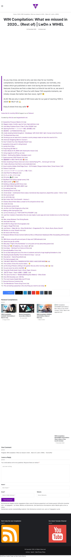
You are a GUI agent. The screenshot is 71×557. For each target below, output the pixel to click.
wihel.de (11, 117)
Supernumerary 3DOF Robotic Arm (14, 157)
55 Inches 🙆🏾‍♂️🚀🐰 (9, 177)
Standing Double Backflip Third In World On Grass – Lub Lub (22, 255)
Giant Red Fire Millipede (11, 173)
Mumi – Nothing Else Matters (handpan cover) (17, 155)
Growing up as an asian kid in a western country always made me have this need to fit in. (31, 137)
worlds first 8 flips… (9, 146)
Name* (3, 484)
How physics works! (10, 206)
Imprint (32, 552)
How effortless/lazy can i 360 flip (14, 277)
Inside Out (7, 204)
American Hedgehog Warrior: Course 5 (15, 140)
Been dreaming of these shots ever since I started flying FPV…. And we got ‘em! (27, 162)
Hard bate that (8, 221)
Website (39, 492)
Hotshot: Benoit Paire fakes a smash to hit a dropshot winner (22, 201)
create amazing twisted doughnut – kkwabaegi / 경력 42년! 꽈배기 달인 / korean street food (31, 133)
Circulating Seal (8, 188)
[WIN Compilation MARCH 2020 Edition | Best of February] (44, 308)
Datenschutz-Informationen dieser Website (48, 505)
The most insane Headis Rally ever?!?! (15, 279)
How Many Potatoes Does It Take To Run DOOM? (19, 126)
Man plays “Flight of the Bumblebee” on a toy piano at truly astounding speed (27, 243)
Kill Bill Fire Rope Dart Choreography (15, 224)
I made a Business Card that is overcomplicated (18, 164)
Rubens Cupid (8, 168)
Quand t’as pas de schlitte (11, 241)
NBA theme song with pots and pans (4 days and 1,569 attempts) (23, 239)
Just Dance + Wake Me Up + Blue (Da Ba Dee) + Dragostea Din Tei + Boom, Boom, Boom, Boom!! (33, 228)
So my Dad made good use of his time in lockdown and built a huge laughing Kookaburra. (31, 252)
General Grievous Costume (11, 281)
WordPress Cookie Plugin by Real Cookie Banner (13, 556)
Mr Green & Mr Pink (10, 232)
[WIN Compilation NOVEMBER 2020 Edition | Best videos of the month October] (62, 369)
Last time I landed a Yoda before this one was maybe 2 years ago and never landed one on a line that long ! (36, 215)
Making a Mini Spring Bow (11, 210)
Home (15, 14)
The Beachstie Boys (9, 135)
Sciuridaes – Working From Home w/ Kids (16, 248)
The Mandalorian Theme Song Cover (15, 283)
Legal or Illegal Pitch (9, 226)
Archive (28, 552)
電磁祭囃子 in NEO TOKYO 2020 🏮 (14, 159)
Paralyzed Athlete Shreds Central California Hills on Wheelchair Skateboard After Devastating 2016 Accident (36, 235)
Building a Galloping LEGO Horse (14, 184)
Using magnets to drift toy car (12, 153)
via (25, 122)
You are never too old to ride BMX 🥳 (15, 268)
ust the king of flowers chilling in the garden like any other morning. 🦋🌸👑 (27, 266)
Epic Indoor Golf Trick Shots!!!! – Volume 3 (16, 199)
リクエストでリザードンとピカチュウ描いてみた (18, 170)
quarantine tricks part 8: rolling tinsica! (15, 144)
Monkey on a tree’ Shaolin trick (13, 230)
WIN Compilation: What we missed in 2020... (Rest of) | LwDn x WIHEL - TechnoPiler (29, 452)
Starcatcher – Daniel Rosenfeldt (13, 257)
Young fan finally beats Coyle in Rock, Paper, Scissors (19, 270)
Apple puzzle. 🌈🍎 (9, 182)
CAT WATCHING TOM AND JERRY (14, 186)
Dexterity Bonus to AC (10, 190)
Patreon (30, 113)
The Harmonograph (9, 259)
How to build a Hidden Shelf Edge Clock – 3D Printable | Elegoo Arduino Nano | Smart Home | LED (33, 166)
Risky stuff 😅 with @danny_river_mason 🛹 (17, 246)
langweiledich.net (22, 117)
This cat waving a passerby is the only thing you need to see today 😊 (25, 286)
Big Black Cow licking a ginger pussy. (14, 179)
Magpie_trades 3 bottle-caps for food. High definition (20, 124)
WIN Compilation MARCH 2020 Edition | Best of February (44, 316)
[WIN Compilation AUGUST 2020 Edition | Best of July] (8, 308)
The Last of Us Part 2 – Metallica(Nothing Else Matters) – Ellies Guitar (25, 274)
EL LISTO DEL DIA (9, 197)
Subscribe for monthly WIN (9, 113)
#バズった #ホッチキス (10, 175)
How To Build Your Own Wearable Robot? (16, 142)
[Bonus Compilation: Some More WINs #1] (26, 308)
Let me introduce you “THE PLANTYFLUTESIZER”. (19, 212)
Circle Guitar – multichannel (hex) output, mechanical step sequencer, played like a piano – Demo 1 (34, 193)
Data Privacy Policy (40, 552)
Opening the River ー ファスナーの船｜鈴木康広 (18, 128)
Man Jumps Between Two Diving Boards (16, 219)
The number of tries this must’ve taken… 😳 (17, 263)
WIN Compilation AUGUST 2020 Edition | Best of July (8, 316)
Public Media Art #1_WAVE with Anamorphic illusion (19, 151)
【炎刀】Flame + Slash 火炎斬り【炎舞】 (15, 272)
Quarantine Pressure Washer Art (13, 122)
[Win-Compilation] (35, 6)
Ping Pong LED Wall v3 (10, 148)
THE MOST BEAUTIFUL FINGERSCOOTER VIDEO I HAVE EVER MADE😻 (25, 261)
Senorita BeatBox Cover (10, 250)
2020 (18, 14)
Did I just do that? (9, 195)
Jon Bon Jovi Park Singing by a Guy (14, 208)
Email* (3, 492)
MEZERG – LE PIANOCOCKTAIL (13, 131)
